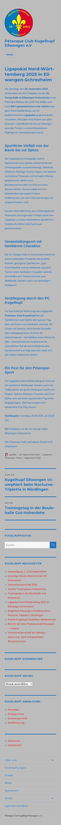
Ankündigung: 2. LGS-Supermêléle (27, 571)
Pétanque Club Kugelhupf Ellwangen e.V (30, 43)
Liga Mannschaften (16, 805)
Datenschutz (15, 745)
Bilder (8, 783)
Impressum (14, 741)
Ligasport (47, 454)
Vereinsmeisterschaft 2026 (22, 584)
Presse (9, 775)
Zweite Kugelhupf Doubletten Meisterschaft (32, 619)
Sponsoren (11, 790)
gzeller (13, 454)
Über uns (10, 760)
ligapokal (29, 458)
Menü (9, 54)
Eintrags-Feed (16, 714)
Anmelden (13, 709)
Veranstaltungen (15, 767)
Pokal (19, 458)
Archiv (9, 798)
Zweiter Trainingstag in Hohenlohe (27, 589)
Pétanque (10, 458)
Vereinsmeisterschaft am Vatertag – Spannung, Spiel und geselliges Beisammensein (27, 637)
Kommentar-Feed (17, 718)
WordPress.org (16, 722)
